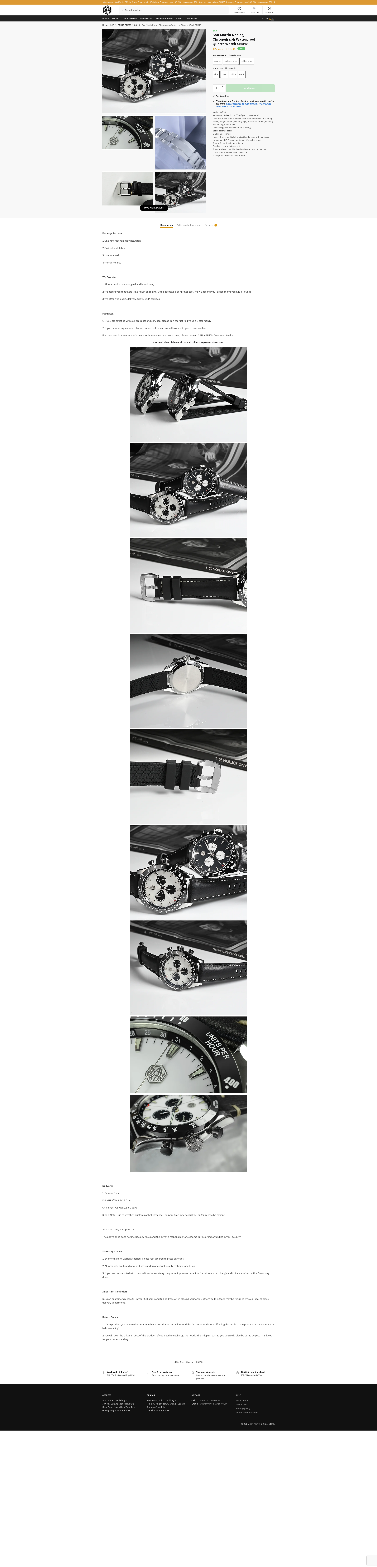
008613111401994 (210, 1400)
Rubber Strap (247, 61)
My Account (239, 12)
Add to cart (250, 88)
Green (224, 74)
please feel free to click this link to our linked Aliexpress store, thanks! (243, 105)
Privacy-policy (243, 1408)
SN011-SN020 (124, 25)
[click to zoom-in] (154, 71)
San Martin (254, 1423)
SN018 (137, 25)
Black (241, 74)
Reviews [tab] (209, 225)
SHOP (113, 25)
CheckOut (269, 12)
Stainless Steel (230, 61)
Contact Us (241, 1404)
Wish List (255, 12)
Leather (217, 61)
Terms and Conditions (247, 1412)
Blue (216, 74)
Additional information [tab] (189, 225)
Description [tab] (166, 225)
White (233, 74)
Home (105, 25)
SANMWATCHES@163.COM (213, 1403)
